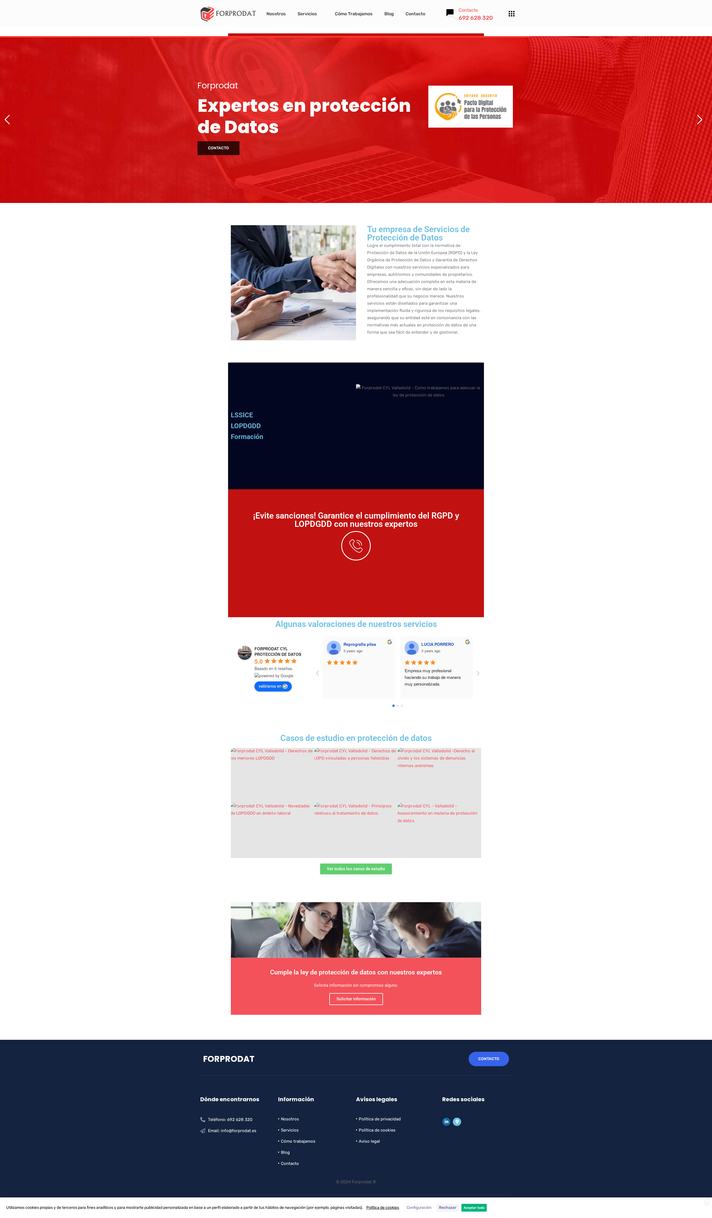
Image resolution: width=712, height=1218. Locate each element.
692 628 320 (476, 17)
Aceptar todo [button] (474, 1208)
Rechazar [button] (447, 1207)
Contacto (415, 13)
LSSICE (242, 415)
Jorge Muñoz (433, 644)
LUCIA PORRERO (359, 644)
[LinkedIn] (446, 1122)
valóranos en (270, 686)
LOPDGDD (246, 426)
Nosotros (276, 13)
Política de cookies (382, 1207)
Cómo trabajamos (354, 13)
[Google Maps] (457, 1122)
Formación (247, 437)
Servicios (307, 13)
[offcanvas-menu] (511, 14)
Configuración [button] (419, 1207)
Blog (389, 13)
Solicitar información (356, 998)
